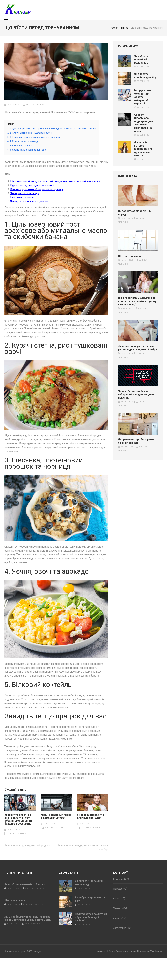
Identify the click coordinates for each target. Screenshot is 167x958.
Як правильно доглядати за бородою (27, 845)
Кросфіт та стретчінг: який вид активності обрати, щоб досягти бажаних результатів (18, 819)
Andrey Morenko (35, 105)
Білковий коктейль (22, 197)
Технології (119, 908)
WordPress (156, 951)
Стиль (116, 898)
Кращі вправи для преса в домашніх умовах (56, 816)
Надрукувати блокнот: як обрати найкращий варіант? (142, 97)
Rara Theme (129, 951)
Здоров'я (118, 879)
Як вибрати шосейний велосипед (141, 59)
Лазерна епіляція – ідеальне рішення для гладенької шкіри (137, 348)
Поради (117, 888)
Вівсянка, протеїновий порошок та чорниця (36, 189)
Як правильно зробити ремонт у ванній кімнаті (137, 441)
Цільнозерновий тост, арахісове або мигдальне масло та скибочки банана (55, 181)
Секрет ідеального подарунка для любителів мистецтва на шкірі (143, 123)
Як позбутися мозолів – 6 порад (134, 213)
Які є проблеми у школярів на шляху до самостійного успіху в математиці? (137, 301)
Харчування (119, 928)
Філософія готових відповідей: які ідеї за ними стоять (143, 149)
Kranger (37, 951)
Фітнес (117, 918)
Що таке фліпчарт (129, 256)
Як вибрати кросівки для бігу (145, 75)
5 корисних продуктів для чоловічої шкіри (90, 816)
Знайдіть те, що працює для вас (29, 201)
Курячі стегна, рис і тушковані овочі (32, 185)
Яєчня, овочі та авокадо (24, 193)
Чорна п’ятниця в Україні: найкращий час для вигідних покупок (136, 394)
